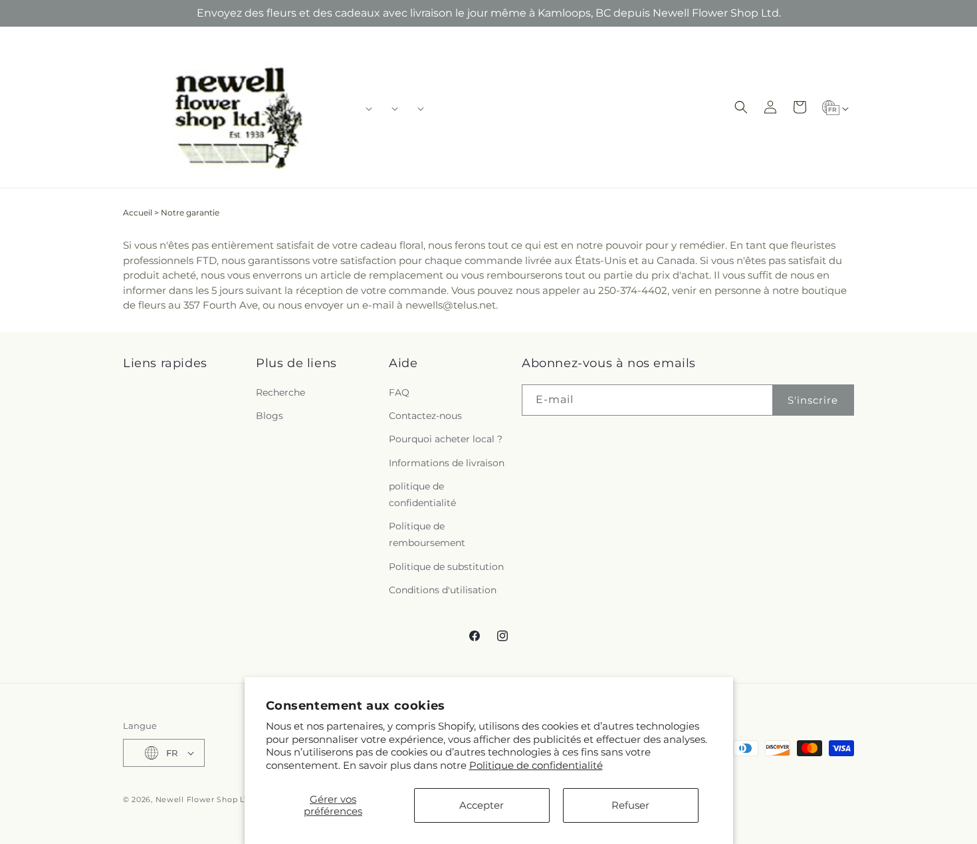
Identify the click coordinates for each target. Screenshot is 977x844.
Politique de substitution (446, 567)
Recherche (280, 392)
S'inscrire (813, 400)
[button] (365, 108)
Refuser (630, 805)
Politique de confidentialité (536, 765)
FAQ (399, 392)
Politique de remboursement (427, 534)
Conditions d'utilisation (442, 590)
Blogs (269, 416)
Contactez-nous (425, 416)
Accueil (137, 212)
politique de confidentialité (422, 494)
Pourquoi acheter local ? (445, 439)
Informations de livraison (446, 463)
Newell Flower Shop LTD (205, 799)
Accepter (481, 805)
